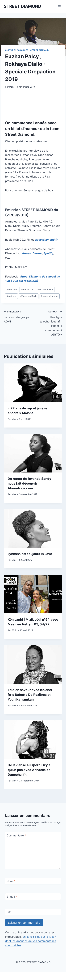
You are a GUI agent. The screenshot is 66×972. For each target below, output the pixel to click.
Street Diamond (39, 50)
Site (9, 912)
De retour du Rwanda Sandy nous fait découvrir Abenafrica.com (29, 483)
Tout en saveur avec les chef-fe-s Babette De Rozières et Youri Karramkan (31, 694)
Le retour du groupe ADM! (16, 316)
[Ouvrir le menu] (59, 6)
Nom (11, 881)
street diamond (49, 296)
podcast (11, 296)
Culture (10, 50)
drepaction (27, 289)
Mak (11, 87)
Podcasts (22, 50)
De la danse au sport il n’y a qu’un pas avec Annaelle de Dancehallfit (29, 770)
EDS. (14, 630)
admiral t (12, 289)
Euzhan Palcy (45, 289)
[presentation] (33, 382)
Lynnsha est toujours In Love (30, 554)
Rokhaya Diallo (28, 296)
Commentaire (16, 835)
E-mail (12, 896)
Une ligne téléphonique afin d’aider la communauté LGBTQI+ (51, 323)
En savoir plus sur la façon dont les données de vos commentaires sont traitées (30, 941)
